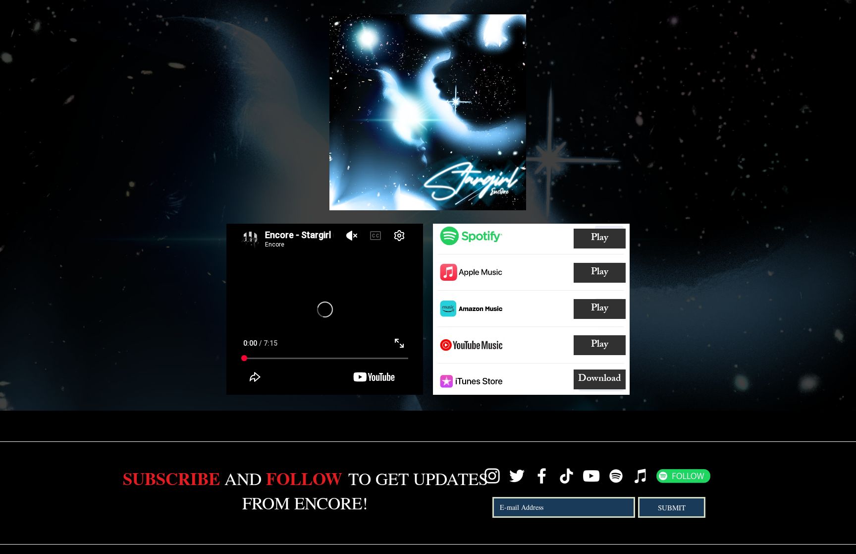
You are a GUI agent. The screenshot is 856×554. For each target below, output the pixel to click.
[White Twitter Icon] (517, 476)
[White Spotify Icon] (616, 476)
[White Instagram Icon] (492, 476)
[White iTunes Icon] (641, 476)
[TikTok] (566, 476)
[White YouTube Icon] (591, 476)
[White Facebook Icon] (542, 476)
